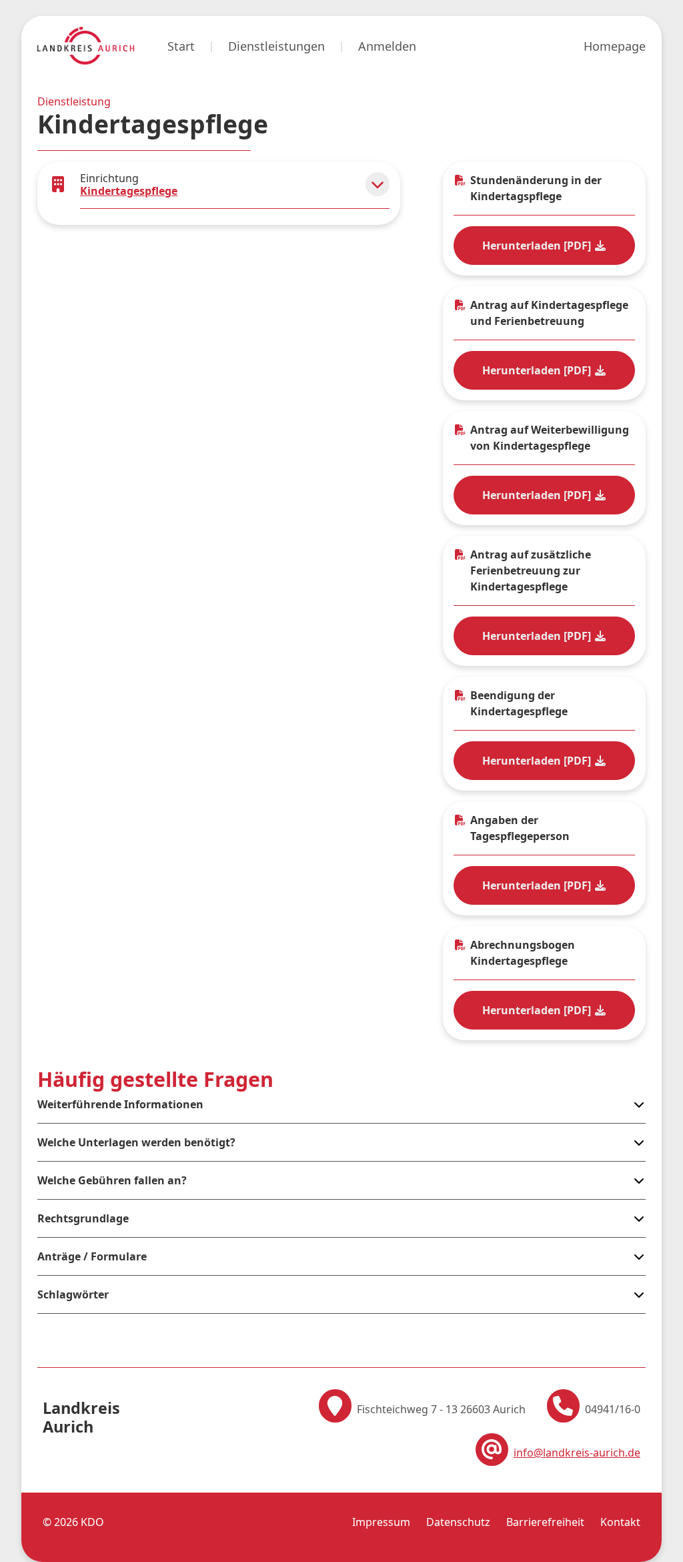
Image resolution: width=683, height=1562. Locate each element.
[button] (378, 184)
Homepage (615, 46)
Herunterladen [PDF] (538, 245)
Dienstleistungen (276, 46)
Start (181, 46)
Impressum (381, 1522)
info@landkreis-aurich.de (577, 1452)
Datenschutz (458, 1522)
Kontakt (620, 1522)
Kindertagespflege (128, 190)
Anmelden (387, 46)
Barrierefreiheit (545, 1522)
